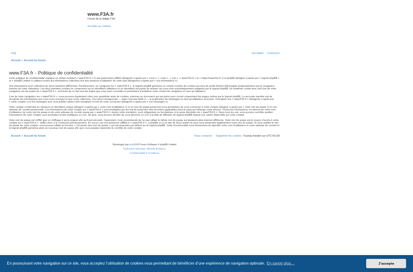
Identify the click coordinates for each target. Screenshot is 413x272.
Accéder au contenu (99, 26)
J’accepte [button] (386, 263)
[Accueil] (47, 27)
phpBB (133, 144)
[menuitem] (12, 53)
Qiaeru (162, 148)
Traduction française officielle (139, 148)
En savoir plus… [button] (281, 263)
